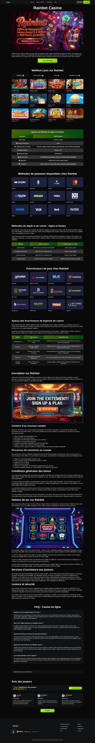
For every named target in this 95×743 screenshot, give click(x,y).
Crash (55, 75)
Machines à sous (74, 75)
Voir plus (47, 710)
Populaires (19, 75)
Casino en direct (37, 75)
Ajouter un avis (75, 688)
